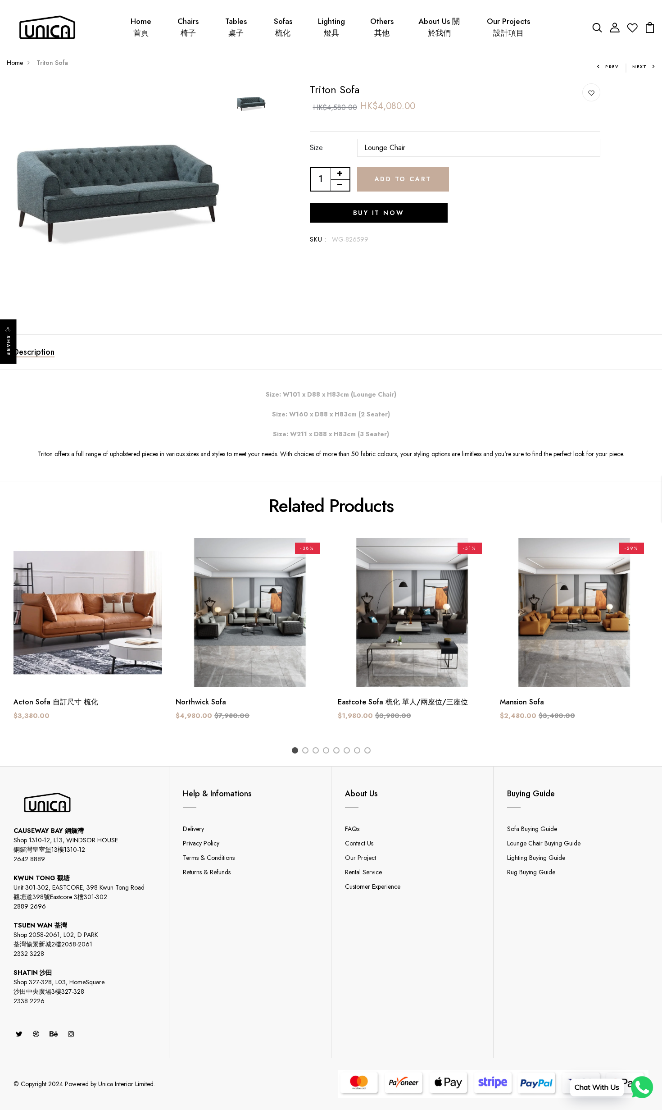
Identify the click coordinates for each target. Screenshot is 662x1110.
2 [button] (306, 751)
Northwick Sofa (201, 702)
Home (15, 62)
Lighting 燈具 (331, 27)
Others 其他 (382, 27)
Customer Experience (372, 886)
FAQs (352, 828)
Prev (612, 66)
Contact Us (359, 843)
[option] (117, 193)
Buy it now (378, 212)
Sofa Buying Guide (532, 828)
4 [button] (327, 751)
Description (34, 352)
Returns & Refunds (207, 872)
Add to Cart (403, 178)
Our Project (360, 857)
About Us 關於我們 (439, 27)
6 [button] (348, 751)
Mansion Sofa (522, 702)
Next (639, 66)
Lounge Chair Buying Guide (543, 843)
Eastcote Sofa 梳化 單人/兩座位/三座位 (403, 702)
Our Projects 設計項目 (508, 27)
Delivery (193, 828)
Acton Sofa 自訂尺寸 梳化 (56, 702)
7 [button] (358, 751)
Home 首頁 (141, 27)
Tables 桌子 (236, 27)
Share (8, 345)
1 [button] (296, 751)
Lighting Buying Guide (536, 857)
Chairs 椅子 (188, 27)
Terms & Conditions (209, 857)
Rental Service (363, 872)
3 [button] (317, 751)
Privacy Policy (201, 843)
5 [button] (338, 751)
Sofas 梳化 (283, 27)
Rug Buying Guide (531, 872)
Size (316, 147)
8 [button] (369, 751)
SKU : (318, 239)
